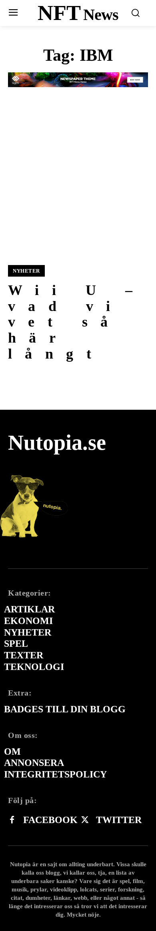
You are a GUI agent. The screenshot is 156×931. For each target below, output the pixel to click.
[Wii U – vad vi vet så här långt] (78, 183)
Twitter (119, 820)
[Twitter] (85, 820)
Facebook (50, 820)
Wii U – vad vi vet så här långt (77, 321)
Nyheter (26, 271)
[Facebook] (12, 820)
